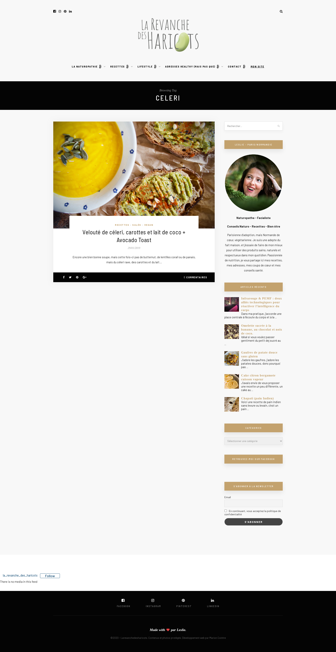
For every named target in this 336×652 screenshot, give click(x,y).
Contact (235, 66)
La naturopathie (85, 66)
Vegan (148, 224)
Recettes (118, 66)
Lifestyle (145, 66)
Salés (136, 224)
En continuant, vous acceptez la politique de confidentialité (252, 512)
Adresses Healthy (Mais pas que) (190, 66)
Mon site (257, 66)
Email (227, 497)
